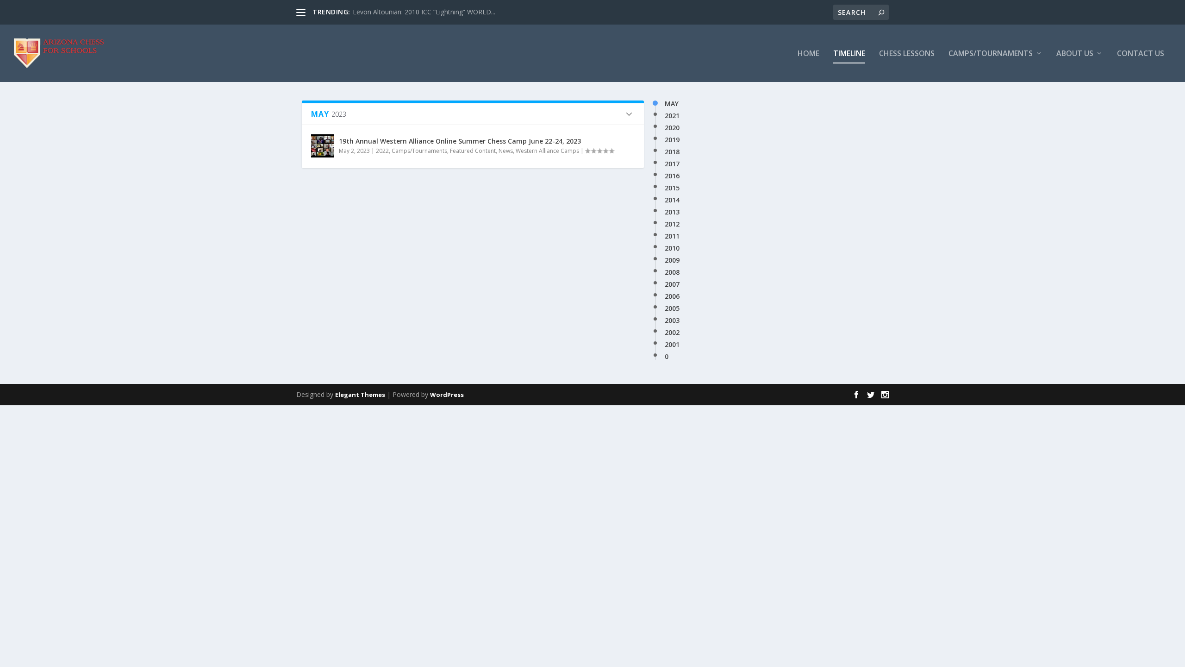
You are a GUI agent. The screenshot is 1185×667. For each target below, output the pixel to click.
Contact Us (1140, 54)
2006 (672, 296)
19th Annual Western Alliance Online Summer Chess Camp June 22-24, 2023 (460, 141)
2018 (672, 152)
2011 (672, 236)
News (506, 151)
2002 (672, 332)
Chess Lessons (907, 54)
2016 (672, 176)
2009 (672, 260)
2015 (672, 188)
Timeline (849, 54)
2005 (672, 308)
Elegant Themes (360, 394)
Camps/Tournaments (990, 54)
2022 (382, 151)
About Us (1074, 54)
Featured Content (473, 151)
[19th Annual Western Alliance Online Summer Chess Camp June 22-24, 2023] (322, 145)
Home (808, 54)
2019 (672, 140)
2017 (672, 164)
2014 (672, 200)
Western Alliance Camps (547, 151)
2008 (672, 272)
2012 (672, 224)
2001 (672, 344)
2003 (672, 320)
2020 (672, 128)
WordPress (447, 394)
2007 (672, 284)
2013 (672, 212)
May (672, 104)
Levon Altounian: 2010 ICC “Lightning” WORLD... (424, 11)
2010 (672, 248)
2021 (672, 116)
